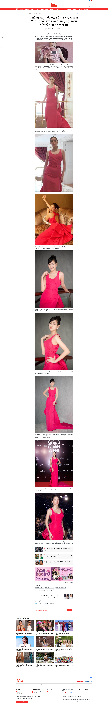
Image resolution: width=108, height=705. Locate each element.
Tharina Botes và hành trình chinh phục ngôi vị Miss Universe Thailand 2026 (44, 649)
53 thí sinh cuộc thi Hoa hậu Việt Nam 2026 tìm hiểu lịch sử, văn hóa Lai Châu (63, 649)
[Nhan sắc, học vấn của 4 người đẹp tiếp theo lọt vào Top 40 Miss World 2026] (64, 625)
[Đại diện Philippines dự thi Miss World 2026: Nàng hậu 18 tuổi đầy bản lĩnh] (25, 625)
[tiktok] (68, 692)
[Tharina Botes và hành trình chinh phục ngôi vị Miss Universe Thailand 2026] (45, 641)
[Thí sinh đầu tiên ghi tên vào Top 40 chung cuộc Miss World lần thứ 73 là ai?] (64, 657)
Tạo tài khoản (44, 603)
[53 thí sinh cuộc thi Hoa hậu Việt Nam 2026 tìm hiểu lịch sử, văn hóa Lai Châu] (64, 641)
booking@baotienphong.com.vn (38, 692)
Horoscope (86, 9)
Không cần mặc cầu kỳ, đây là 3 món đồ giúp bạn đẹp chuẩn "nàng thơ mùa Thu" (25, 665)
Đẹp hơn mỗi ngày (44, 9)
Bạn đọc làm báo (22, 701)
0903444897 (50, 691)
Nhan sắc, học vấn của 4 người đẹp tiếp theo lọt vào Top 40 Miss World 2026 (64, 633)
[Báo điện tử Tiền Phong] (79, 682)
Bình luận (2, 43)
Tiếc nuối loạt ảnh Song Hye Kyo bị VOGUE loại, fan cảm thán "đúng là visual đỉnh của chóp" (57, 562)
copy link (54, 34)
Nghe (2, 34)
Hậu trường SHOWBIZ (54, 9)
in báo (56, 34)
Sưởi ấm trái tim (61, 684)
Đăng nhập (37, 603)
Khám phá (27, 9)
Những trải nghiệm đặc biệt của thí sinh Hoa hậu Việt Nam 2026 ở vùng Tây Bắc (44, 633)
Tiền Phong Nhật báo (55, 0)
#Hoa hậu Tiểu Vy (39, 587)
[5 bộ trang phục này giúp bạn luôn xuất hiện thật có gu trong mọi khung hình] (45, 657)
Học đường (37, 9)
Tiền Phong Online (46, 0)
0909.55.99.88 (35, 691)
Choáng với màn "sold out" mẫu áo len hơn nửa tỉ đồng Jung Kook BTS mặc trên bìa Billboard (58, 555)
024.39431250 (19, 693)
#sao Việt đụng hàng (40, 590)
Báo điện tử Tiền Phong (54, 5)
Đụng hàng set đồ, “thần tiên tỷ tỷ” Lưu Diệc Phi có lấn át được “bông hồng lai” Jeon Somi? (57, 549)
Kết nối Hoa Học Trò (44, 686)
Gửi (69, 609)
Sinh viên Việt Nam (66, 0)
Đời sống (21, 9)
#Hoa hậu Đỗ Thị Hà (49, 587)
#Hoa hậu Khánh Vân (61, 587)
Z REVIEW (75, 9)
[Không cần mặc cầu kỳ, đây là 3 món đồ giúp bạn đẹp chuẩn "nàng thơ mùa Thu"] (25, 657)
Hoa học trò (19, 680)
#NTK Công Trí (49, 590)
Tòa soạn (18, 689)
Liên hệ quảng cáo (36, 689)
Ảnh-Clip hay (68, 9)
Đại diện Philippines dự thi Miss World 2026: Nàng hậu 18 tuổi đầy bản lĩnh (24, 633)
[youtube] (91, 1)
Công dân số (26, 686)
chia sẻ (49, 34)
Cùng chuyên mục (22, 618)
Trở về (2, 47)
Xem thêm (91, 9)
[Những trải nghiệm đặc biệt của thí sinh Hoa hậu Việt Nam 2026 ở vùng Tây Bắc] (45, 625)
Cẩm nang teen (77, 684)
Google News (78, 13)
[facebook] (89, 1)
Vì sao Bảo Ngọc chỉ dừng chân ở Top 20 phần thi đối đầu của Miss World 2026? (24, 649)
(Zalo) (40, 691)
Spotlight (80, 9)
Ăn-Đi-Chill (62, 9)
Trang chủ (17, 9)
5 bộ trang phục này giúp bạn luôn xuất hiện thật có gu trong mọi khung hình (44, 665)
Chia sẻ (2, 37)
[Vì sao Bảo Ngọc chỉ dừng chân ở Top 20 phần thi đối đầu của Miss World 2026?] (25, 641)
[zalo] (71, 693)
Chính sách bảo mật (83, 689)
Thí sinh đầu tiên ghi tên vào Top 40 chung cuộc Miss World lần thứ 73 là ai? (64, 665)
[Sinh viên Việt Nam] (88, 682)
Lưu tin (2, 40)
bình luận (59, 34)
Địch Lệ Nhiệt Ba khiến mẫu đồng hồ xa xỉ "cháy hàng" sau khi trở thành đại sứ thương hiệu (48, 596)
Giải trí (32, 9)
